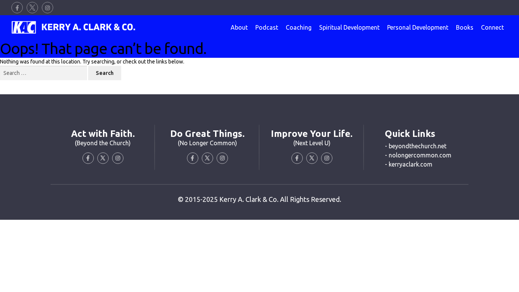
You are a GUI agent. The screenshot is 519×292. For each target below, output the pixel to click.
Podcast (266, 27)
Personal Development (417, 27)
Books (464, 27)
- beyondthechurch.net (415, 146)
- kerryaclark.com (408, 164)
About (239, 27)
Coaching (299, 27)
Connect (492, 27)
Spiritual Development (349, 27)
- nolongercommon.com (418, 155)
